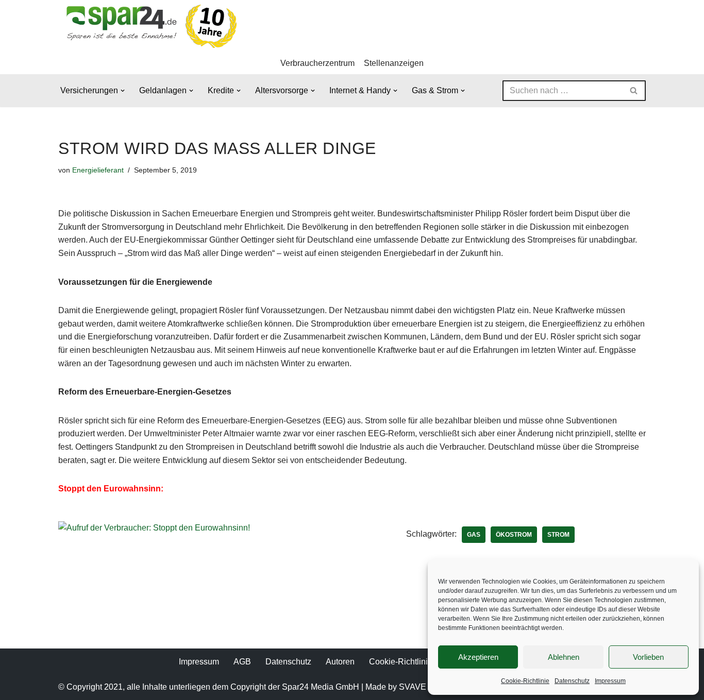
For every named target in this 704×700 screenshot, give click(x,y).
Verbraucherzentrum (317, 63)
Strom (558, 534)
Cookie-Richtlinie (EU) (410, 661)
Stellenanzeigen (394, 63)
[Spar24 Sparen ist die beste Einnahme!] (148, 26)
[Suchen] (634, 90)
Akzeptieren (478, 657)
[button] (123, 91)
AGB (242, 661)
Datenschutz (572, 681)
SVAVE (412, 686)
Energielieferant (98, 170)
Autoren (340, 661)
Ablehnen (563, 657)
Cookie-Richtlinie (525, 681)
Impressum (610, 681)
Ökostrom (514, 534)
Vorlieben (648, 657)
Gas (473, 534)
